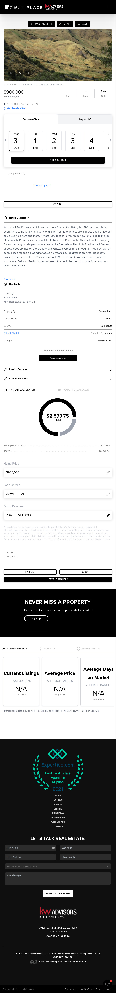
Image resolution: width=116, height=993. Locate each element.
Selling (58, 809)
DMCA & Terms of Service (91, 989)
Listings (58, 800)
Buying (58, 804)
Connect (58, 826)
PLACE (97, 954)
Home (58, 795)
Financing (58, 813)
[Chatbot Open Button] (107, 984)
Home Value (58, 817)
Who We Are (58, 822)
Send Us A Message (58, 893)
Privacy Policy (70, 989)
